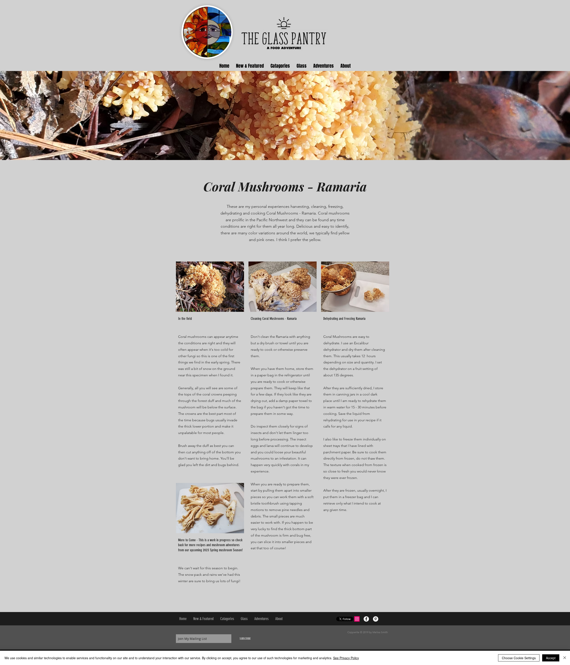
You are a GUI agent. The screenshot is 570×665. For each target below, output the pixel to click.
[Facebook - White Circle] (366, 619)
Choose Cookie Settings (519, 658)
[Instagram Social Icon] (357, 619)
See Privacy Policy (346, 658)
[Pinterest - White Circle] (375, 619)
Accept (551, 658)
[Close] (564, 657)
